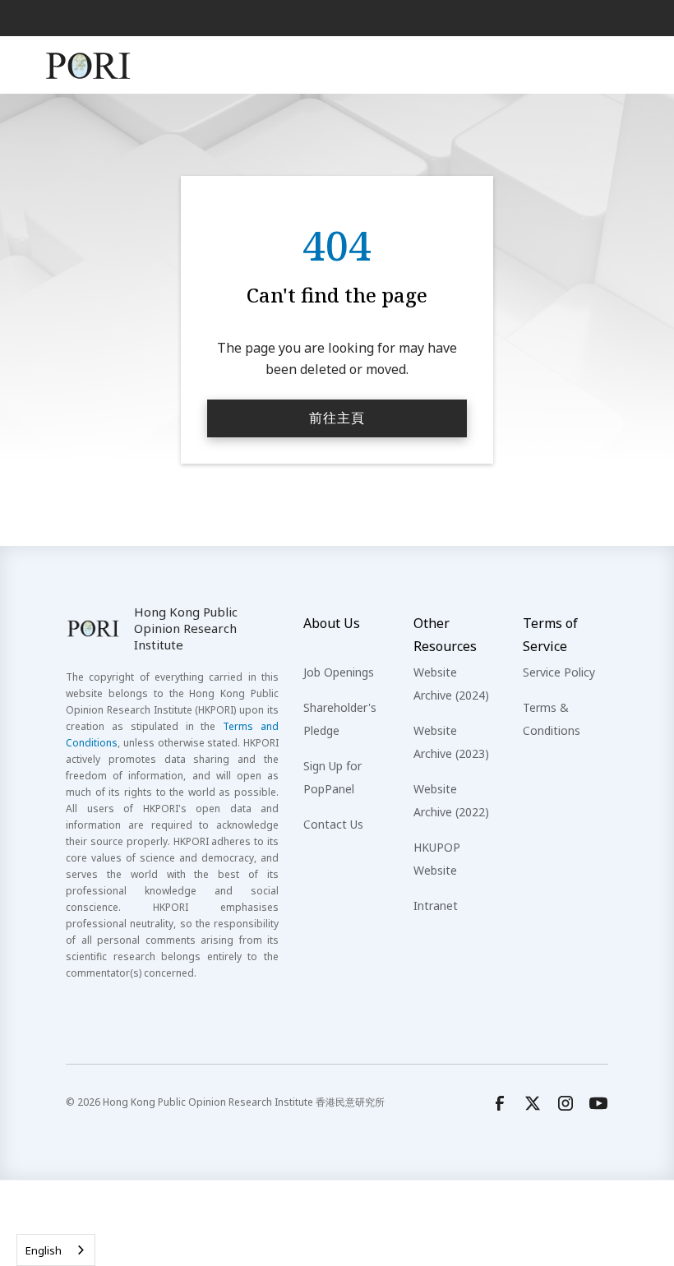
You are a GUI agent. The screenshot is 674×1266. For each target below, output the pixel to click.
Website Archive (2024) (451, 683)
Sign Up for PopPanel (332, 777)
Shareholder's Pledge (339, 719)
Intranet (435, 905)
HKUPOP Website (436, 858)
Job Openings (338, 672)
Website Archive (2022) (451, 800)
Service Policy (559, 672)
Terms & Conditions (551, 719)
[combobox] (55, 1250)
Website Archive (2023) (451, 742)
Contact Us (333, 824)
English (43, 1250)
